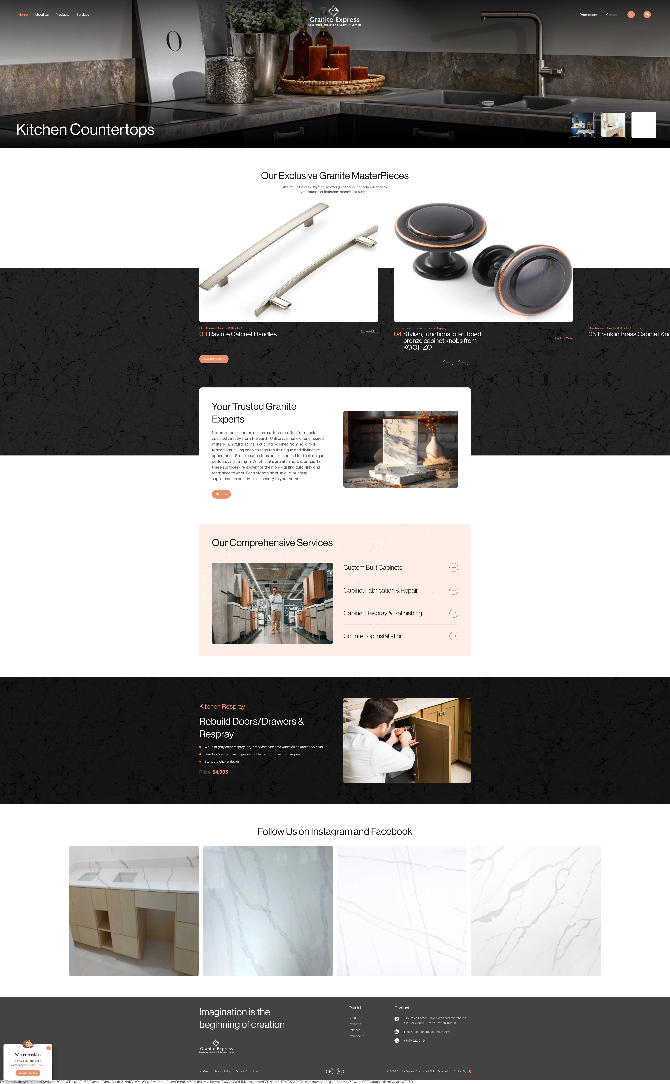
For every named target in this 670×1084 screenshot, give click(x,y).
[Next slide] (463, 363)
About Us (42, 14)
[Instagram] (340, 1071)
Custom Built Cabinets (372, 567)
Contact (612, 14)
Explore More (369, 338)
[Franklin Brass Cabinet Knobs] (483, 262)
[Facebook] (329, 1071)
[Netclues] (469, 1071)
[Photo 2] (268, 911)
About (353, 1017)
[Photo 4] (536, 911)
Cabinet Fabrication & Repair (380, 590)
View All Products (214, 359)
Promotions (589, 14)
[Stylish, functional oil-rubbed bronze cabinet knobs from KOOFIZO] (288, 262)
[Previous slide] (448, 363)
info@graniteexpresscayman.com (427, 1031)
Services (82, 14)
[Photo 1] (134, 911)
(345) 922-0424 (415, 1040)
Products (62, 14)
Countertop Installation (373, 636)
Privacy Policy (222, 1071)
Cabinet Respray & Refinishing (382, 613)
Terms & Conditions (247, 1071)
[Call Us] (631, 14)
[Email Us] (647, 14)
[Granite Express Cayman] (335, 25)
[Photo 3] (402, 911)
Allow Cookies (28, 1073)
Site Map (204, 1071)
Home (23, 14)
